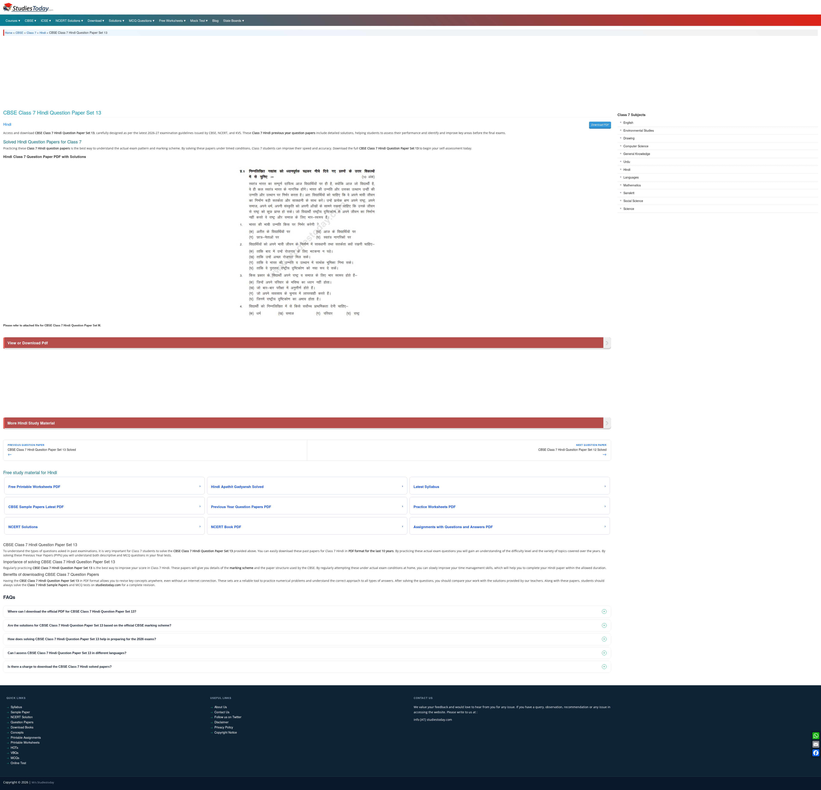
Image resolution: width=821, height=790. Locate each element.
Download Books (22, 727)
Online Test (18, 763)
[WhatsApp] (816, 735)
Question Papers (22, 722)
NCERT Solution (22, 717)
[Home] (27, 7)
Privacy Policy (223, 727)
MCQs (15, 758)
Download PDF (600, 124)
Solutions (115, 20)
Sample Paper (20, 712)
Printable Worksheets (25, 742)
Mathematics (632, 185)
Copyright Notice (225, 732)
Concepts (17, 732)
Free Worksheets (171, 20)
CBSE (29, 20)
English (628, 122)
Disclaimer (221, 722)
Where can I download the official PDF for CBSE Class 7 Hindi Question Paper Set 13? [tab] (72, 611)
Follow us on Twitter (227, 717)
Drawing (629, 138)
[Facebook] (816, 753)
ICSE (44, 20)
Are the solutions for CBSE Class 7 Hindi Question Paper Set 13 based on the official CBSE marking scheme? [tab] (89, 625)
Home (8, 33)
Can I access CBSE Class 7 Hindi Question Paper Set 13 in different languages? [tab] (67, 653)
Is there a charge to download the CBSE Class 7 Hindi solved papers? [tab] (60, 666)
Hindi (43, 33)
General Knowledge (636, 154)
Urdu (626, 161)
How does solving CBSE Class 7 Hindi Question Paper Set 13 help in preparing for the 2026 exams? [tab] (82, 639)
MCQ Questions (140, 20)
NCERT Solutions (68, 20)
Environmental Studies (638, 130)
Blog (215, 20)
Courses (12, 20)
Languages (631, 177)
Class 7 (31, 33)
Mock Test (197, 20)
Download (95, 20)
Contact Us (221, 712)
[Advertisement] (131, 71)
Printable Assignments (26, 737)
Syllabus (16, 707)
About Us (220, 707)
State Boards (232, 20)
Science (628, 208)
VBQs (14, 752)
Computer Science (635, 146)
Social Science (633, 201)
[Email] (816, 744)
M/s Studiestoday (43, 782)
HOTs (14, 747)
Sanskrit (628, 193)
